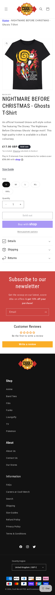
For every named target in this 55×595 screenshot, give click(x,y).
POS (24, 589)
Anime (9, 389)
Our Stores (11, 465)
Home (5, 20)
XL (37, 185)
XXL (9, 192)
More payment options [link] (27, 232)
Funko (9, 410)
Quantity (6, 198)
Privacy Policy (13, 526)
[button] (6, 9)
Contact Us (12, 458)
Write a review (27, 344)
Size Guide (8, 169)
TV (7, 424)
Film (8, 403)
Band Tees (11, 396)
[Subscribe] (45, 312)
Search (9, 499)
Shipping (16, 151)
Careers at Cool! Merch (18, 492)
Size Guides (12, 512)
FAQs (8, 485)
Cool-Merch (17, 589)
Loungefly (11, 417)
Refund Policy (13, 519)
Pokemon (11, 431)
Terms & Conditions (16, 533)
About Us (11, 451)
